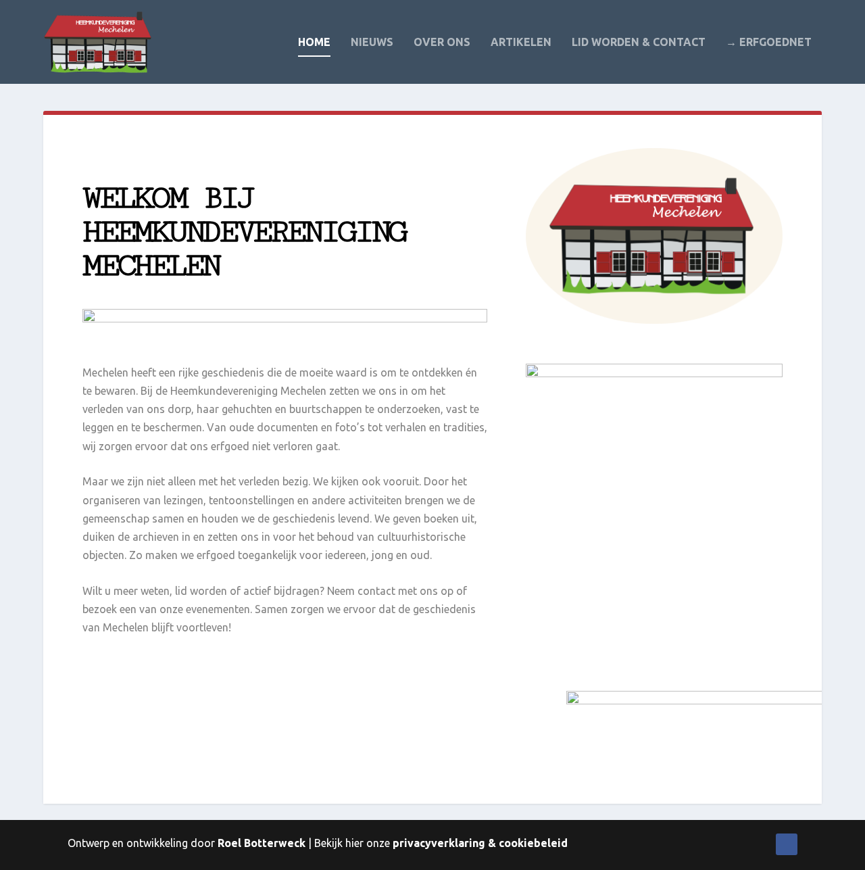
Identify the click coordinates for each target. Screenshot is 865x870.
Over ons (442, 42)
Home (314, 42)
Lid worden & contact (639, 42)
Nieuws (372, 42)
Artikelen (521, 42)
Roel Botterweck (261, 843)
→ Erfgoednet (769, 42)
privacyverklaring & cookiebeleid (480, 843)
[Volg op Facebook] (786, 844)
